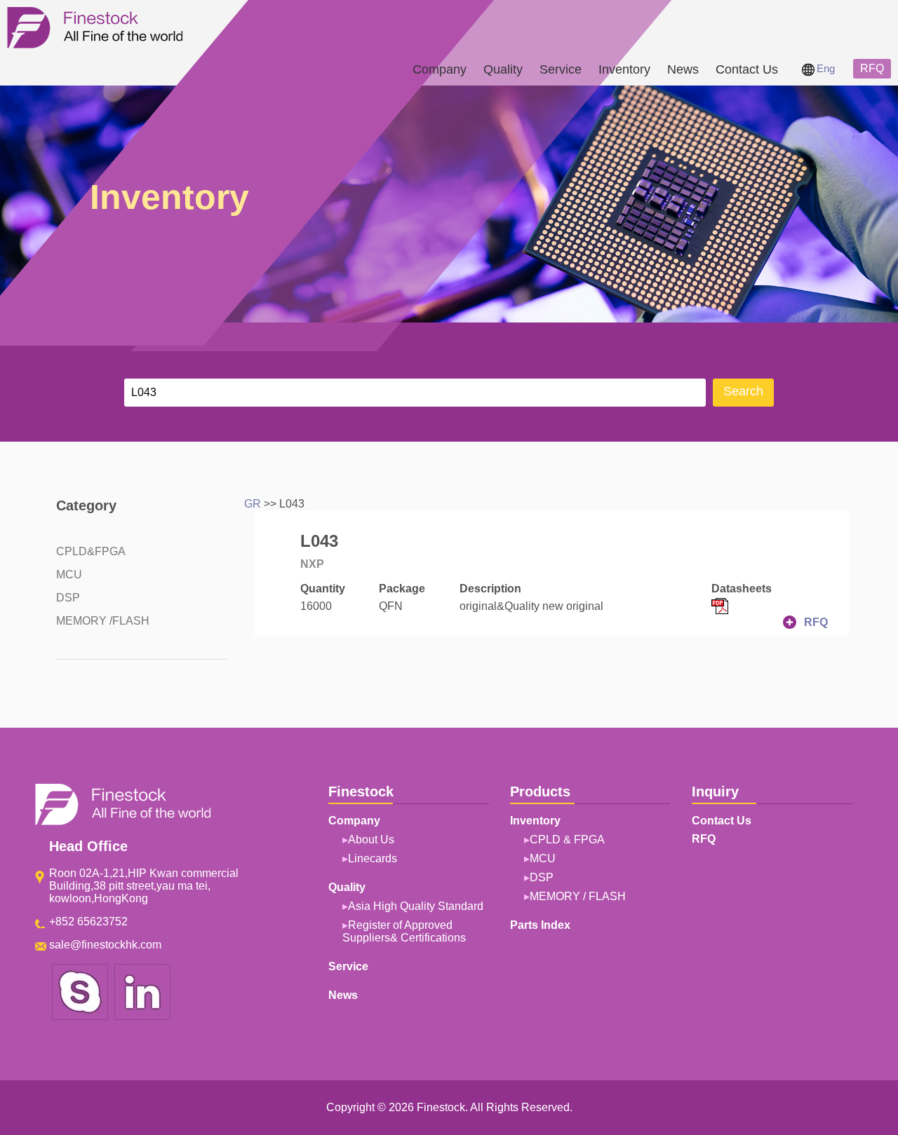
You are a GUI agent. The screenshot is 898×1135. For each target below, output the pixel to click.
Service (561, 69)
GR (252, 504)
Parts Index (540, 925)
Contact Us (747, 69)
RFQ (872, 68)
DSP (68, 598)
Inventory (624, 69)
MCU (69, 574)
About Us (371, 839)
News (683, 69)
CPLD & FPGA (567, 839)
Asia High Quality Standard (415, 906)
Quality (503, 69)
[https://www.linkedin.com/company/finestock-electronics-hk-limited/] (142, 1018)
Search (743, 391)
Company (440, 69)
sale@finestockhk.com (105, 945)
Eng (826, 68)
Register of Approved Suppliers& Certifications (404, 931)
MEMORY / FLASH (578, 896)
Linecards (372, 858)
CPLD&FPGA (91, 551)
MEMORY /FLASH (102, 621)
